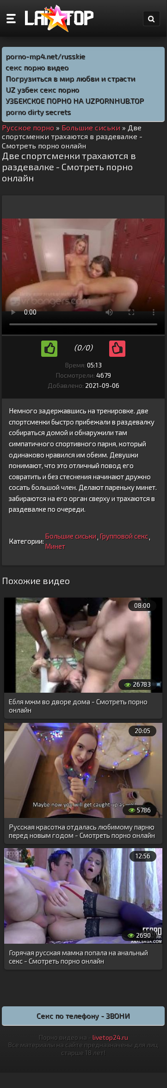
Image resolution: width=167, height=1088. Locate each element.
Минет (55, 546)
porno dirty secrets (38, 111)
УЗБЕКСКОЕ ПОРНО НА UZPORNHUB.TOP (75, 100)
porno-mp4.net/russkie (45, 56)
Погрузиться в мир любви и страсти (70, 78)
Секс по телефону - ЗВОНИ (83, 1015)
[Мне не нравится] (117, 349)
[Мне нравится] (49, 349)
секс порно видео (37, 67)
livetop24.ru (110, 1037)
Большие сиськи (70, 536)
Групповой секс (123, 536)
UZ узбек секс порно (42, 89)
